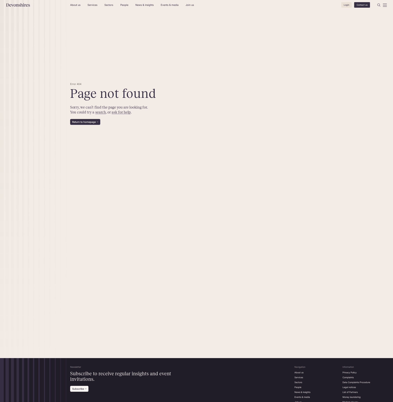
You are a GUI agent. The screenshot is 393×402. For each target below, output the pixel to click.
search (100, 112)
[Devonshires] (36, 5)
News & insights (144, 4)
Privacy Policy (349, 372)
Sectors (108, 4)
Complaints (348, 377)
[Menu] (385, 5)
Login (346, 5)
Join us (190, 4)
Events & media (170, 4)
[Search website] (378, 5)
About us (75, 4)
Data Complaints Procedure (356, 382)
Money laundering (351, 397)
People (124, 4)
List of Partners (350, 392)
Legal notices (349, 387)
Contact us (362, 5)
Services (92, 4)
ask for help (121, 112)
